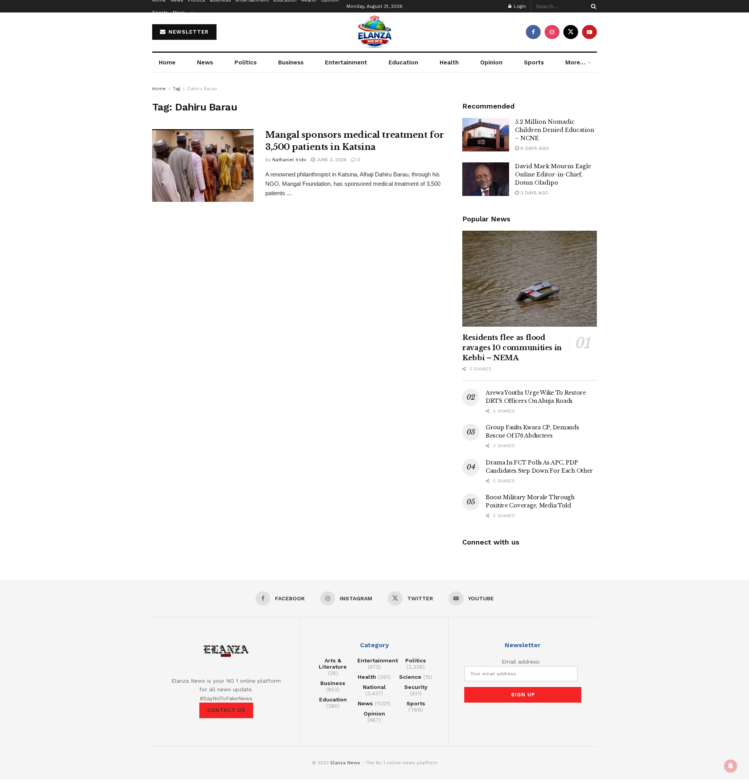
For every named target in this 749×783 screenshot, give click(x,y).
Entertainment (346, 62)
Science (410, 677)
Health (449, 62)
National (374, 687)
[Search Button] (592, 6)
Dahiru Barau (202, 88)
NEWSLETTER (188, 32)
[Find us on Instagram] (552, 32)
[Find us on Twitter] (570, 32)
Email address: (521, 661)
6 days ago (534, 148)
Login (519, 6)
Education (403, 62)
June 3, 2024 (330, 159)
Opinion (491, 62)
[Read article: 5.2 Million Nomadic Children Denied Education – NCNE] (485, 134)
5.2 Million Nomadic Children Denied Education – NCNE (554, 130)
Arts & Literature (333, 663)
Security (416, 687)
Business (291, 62)
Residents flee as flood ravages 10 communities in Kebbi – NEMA (512, 347)
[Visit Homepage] (374, 32)
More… (181, 12)
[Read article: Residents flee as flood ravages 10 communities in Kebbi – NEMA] (529, 279)
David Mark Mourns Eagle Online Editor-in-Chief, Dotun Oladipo (553, 174)
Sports (160, 12)
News (205, 62)
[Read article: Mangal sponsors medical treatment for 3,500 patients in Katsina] (203, 165)
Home (167, 62)
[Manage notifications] (730, 766)
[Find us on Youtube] (589, 32)
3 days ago (533, 193)
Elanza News (345, 762)
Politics (245, 62)
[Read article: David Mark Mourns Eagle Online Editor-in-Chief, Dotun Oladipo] (485, 179)
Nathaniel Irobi (289, 159)
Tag (176, 88)
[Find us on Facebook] (533, 32)
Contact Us (226, 710)
